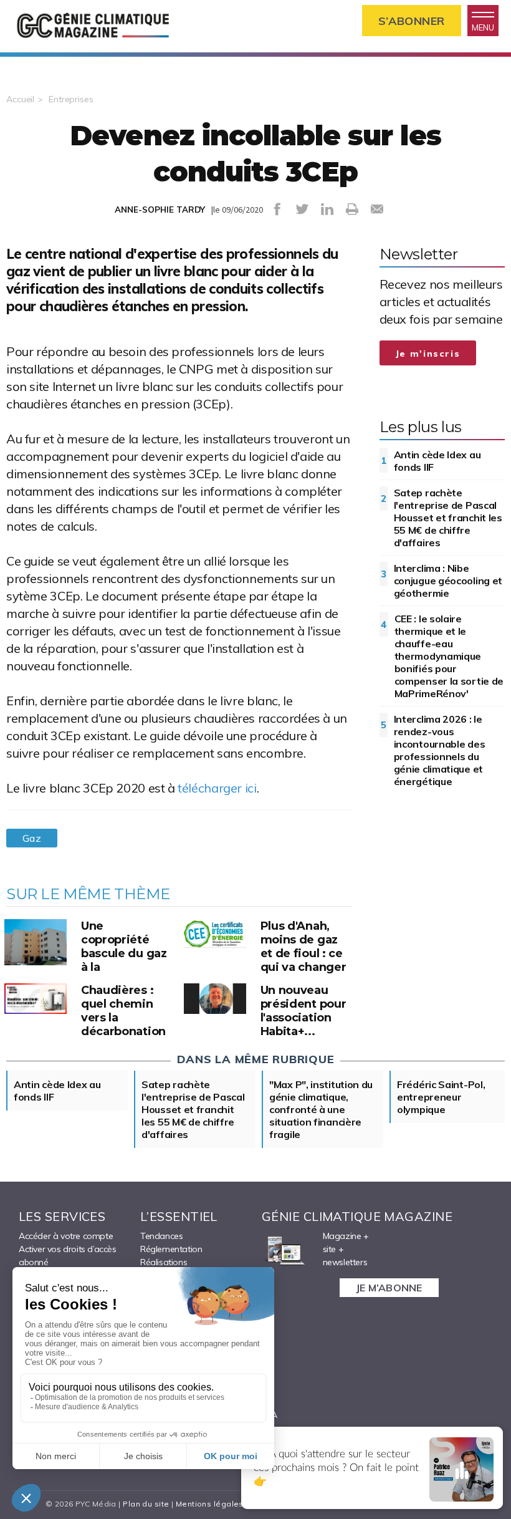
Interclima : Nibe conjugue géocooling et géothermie (448, 580)
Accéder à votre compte (66, 1236)
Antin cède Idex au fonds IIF (437, 460)
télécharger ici (217, 788)
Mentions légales (210, 1503)
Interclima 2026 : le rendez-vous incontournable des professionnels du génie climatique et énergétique (439, 750)
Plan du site (146, 1503)
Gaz (31, 838)
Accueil (20, 99)
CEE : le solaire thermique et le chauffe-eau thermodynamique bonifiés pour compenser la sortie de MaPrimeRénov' (449, 656)
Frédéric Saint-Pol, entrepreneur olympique (441, 1097)
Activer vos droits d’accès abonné (68, 1255)
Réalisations (163, 1262)
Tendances (161, 1236)
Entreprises (71, 99)
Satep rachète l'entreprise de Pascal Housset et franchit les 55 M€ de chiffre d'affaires (448, 517)
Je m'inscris (428, 353)
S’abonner (411, 21)
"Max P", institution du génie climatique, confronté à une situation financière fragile (321, 1109)
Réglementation (171, 1249)
